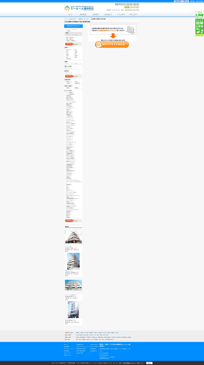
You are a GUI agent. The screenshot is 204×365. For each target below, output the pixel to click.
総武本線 (119, 337)
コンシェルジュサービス (72, 209)
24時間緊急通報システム (72, 198)
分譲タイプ (69, 111)
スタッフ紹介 (94, 346)
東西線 (129, 337)
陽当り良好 (69, 97)
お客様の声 (94, 351)
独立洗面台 (69, 173)
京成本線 (113, 337)
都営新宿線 (82, 337)
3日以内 (68, 83)
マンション (74, 29)
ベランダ (69, 139)
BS (67, 187)
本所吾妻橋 (107, 339)
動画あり (77, 87)
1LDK (76, 51)
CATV (68, 189)
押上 (77, 339)
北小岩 (91, 335)
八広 (95, 335)
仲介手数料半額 (81, 351)
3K (75, 54)
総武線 (77, 337)
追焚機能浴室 (70, 164)
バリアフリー (70, 108)
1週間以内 (77, 83)
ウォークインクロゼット (72, 180)
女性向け (69, 130)
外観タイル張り (70, 155)
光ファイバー (70, 190)
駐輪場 (68, 148)
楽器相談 (69, 95)
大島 (84, 335)
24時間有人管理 (70, 203)
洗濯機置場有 (70, 153)
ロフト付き (69, 136)
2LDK (67, 54)
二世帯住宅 (69, 116)
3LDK (76, 55)
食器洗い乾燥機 (70, 158)
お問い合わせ (94, 344)
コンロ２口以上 (70, 156)
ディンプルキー (70, 200)
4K (67, 57)
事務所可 (69, 105)
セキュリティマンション (83, 346)
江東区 (81, 332)
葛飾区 (91, 332)
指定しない (69, 81)
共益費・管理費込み (71, 40)
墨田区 (77, 332)
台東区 (108, 332)
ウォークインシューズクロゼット (73, 182)
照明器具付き (70, 147)
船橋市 (112, 332)
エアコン (69, 175)
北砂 (98, 335)
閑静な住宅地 (70, 98)
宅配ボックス (70, 197)
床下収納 (69, 178)
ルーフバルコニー (71, 142)
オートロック (70, 194)
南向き (68, 215)
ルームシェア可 (70, 125)
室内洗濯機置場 (70, 133)
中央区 (95, 332)
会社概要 (67, 346)
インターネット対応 (71, 192)
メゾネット (69, 138)
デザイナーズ (70, 100)
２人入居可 (69, 106)
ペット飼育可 (70, 92)
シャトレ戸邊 (68, 246)
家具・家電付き (70, 152)
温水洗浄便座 (70, 167)
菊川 (80, 339)
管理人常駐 (69, 113)
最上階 (68, 214)
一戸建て (68, 31)
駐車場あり (69, 211)
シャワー (69, 172)
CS (67, 186)
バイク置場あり (70, 150)
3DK (67, 55)
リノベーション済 (71, 102)
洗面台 (68, 169)
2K (67, 52)
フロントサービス (71, 204)
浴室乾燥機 (69, 166)
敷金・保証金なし (70, 37)
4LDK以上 (68, 58)
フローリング (70, 134)
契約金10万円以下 (82, 348)
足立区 (117, 332)
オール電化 (69, 144)
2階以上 (68, 212)
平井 (77, 335)
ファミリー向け (70, 131)
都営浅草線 (100, 337)
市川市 (104, 332)
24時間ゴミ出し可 (71, 206)
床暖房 (68, 177)
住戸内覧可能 (70, 208)
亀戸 (87, 335)
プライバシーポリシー (70, 348)
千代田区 (100, 332)
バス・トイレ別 (70, 163)
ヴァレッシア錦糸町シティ (71, 295)
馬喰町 (83, 339)
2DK (76, 52)
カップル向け (70, 128)
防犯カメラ (69, 201)
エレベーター (70, 145)
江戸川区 (86, 332)
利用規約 (67, 351)
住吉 (100, 339)
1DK (67, 51)
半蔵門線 (88, 337)
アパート (68, 29)
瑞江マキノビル (69, 270)
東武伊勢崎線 (107, 337)
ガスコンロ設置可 (71, 123)
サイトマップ (68, 353)
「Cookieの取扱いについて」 (128, 363)
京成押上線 (94, 337)
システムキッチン (71, 159)
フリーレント (70, 117)
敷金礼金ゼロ (81, 344)
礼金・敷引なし (70, 39)
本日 (76, 81)
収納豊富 (69, 184)
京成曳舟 (96, 339)
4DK (76, 57)
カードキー (69, 119)
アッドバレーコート (70, 319)
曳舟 (103, 339)
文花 (104, 335)
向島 (107, 335)
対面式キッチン (70, 161)
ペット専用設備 (70, 94)
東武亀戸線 (124, 337)
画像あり (68, 87)
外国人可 (69, 122)
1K (75, 49)
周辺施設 (93, 348)
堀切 (101, 335)
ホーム (66, 344)
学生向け (69, 127)
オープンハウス (70, 120)
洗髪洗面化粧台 (70, 170)
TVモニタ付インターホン (72, 195)
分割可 (68, 109)
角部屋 (68, 217)
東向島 (80, 335)
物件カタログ (68, 355)
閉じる (149, 362)
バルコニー (69, 141)
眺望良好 (69, 114)
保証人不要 (69, 103)
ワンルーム (69, 49)
